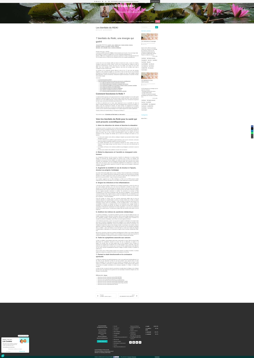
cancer (112, 45)
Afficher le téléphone (102, 336)
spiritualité (105, 47)
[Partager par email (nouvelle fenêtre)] (252, 135)
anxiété (109, 45)
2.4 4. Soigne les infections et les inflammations (110, 86)
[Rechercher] (156, 27)
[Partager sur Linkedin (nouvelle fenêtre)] (252, 131)
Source (105, 275)
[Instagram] (99, 2)
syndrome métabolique (116, 47)
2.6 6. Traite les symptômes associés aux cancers (111, 89)
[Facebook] (94, 2)
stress (109, 47)
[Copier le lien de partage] (252, 137)
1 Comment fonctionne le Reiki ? (105, 79)
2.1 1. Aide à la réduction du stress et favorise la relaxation (112, 82)
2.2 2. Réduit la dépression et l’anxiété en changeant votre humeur (114, 84)
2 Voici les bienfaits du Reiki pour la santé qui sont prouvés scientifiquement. (114, 81)
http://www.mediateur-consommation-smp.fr (104, 351)
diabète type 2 (118, 45)
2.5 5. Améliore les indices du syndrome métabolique (111, 88)
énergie (112, 46)
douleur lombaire (125, 45)
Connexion (157, 356)
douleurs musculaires (105, 46)
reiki (102, 47)
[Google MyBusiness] (96, 2)
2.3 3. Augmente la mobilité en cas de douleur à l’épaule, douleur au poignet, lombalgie (118, 85)
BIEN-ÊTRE (144, 118)
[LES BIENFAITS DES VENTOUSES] (149, 75)
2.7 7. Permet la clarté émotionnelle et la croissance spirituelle (113, 91)
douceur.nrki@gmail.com (102, 338)
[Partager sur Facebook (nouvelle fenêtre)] (252, 126)
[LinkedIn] (98, 2)
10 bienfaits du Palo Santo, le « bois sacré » (115, 114)
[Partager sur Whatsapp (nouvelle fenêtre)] (252, 133)
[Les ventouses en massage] (149, 36)
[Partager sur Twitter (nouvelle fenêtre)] (252, 128)
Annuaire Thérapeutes (132, 356)
